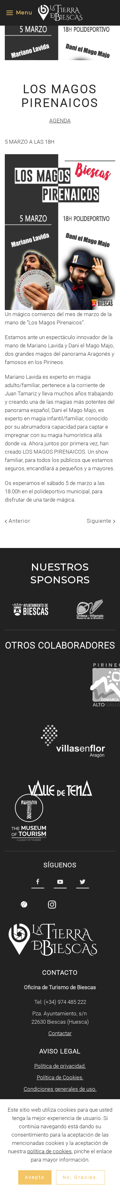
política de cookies (49, 1151)
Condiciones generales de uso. (60, 1089)
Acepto (35, 1177)
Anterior (18, 521)
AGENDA (60, 120)
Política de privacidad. (60, 1066)
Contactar (60, 1033)
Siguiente (100, 521)
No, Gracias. (80, 1177)
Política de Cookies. (60, 1077)
